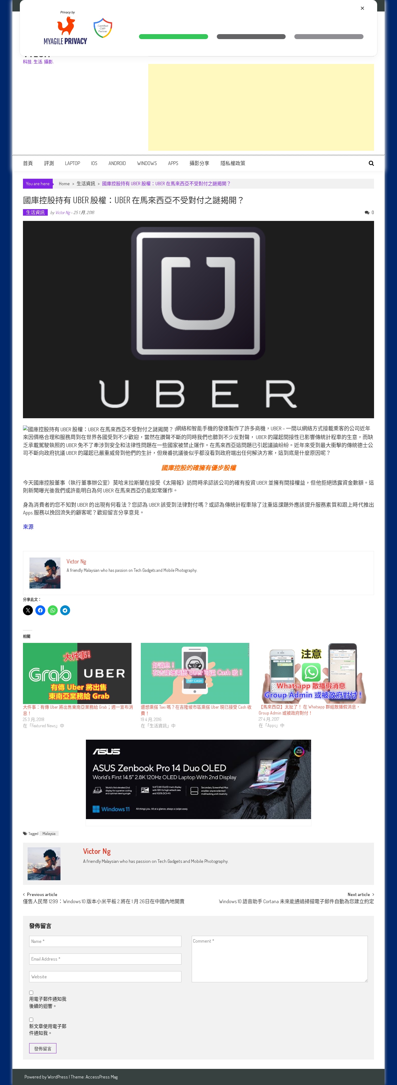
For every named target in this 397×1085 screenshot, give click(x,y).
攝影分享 (199, 163)
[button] (173, 36)
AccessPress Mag (102, 1077)
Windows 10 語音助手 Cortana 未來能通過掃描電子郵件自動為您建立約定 (296, 901)
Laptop (72, 163)
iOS (94, 163)
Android (117, 163)
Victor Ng (62, 212)
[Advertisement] (261, 107)
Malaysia (49, 833)
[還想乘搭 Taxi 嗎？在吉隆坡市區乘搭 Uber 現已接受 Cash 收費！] (196, 673)
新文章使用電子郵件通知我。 (47, 1029)
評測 (49, 163)
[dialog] (198, 28)
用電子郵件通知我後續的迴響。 (47, 1002)
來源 (28, 526)
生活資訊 (86, 183)
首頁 (28, 163)
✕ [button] (362, 8)
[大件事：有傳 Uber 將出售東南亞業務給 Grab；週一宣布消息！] (79, 673)
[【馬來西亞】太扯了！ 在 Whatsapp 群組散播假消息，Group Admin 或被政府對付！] (314, 673)
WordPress (58, 1077)
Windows (147, 163)
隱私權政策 (233, 163)
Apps (173, 163)
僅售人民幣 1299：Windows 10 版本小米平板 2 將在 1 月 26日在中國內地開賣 (104, 901)
